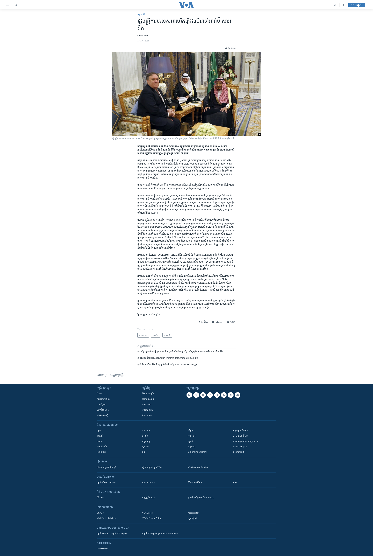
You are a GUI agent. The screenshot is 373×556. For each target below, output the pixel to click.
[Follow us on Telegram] (217, 395)
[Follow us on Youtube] (203, 395)
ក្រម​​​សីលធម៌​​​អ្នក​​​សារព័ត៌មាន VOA (201, 497)
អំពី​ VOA (100, 497)
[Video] (344, 5)
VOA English (148, 513)
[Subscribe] (237, 395)
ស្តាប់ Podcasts (148, 482)
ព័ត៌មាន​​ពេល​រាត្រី (148, 399)
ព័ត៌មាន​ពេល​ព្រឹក (148, 394)
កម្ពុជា (99, 430)
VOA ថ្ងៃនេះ (101, 404)
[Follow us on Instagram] (210, 395)
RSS (235, 482)
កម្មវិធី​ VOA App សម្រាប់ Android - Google (160, 533)
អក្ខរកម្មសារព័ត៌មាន (240, 430)
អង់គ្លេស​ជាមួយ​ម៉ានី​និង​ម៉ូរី (106, 467)
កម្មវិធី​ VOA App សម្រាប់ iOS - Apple (112, 533)
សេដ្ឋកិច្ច (145, 436)
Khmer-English (240, 447)
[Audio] (335, 5)
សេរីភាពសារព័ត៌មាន (240, 436)
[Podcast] (230, 395)
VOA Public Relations (106, 518)
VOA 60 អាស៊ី (102, 415)
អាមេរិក (99, 441)
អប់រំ (143, 452)
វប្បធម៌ (190, 441)
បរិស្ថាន (190, 430)
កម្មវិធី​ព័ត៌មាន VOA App (106, 482)
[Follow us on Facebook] (189, 395)
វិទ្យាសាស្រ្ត (192, 436)
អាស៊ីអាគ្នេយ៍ (101, 452)
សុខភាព (145, 447)
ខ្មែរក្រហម (191, 447)
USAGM (100, 513)
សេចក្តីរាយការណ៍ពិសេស (197, 452)
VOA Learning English (198, 467)
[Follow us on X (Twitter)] (196, 395)
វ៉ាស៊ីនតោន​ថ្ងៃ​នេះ (103, 399)
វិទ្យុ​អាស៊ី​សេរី (192, 518)
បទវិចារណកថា (238, 452)
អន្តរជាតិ (141, 14)
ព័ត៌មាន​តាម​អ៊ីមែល (195, 482)
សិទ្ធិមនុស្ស (146, 441)
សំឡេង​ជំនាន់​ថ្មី (147, 410)
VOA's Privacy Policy (151, 518)
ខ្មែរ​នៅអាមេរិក (102, 447)
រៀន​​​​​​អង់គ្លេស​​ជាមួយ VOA (152, 467)
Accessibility (193, 513)
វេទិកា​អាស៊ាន (147, 415)
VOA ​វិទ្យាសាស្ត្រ (103, 410)
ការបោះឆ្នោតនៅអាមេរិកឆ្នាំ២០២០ (245, 441)
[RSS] (224, 395)
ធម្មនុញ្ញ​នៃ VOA (148, 497)
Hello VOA (146, 404)
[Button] (230, 48)
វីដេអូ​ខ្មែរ (100, 394)
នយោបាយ (146, 430)
